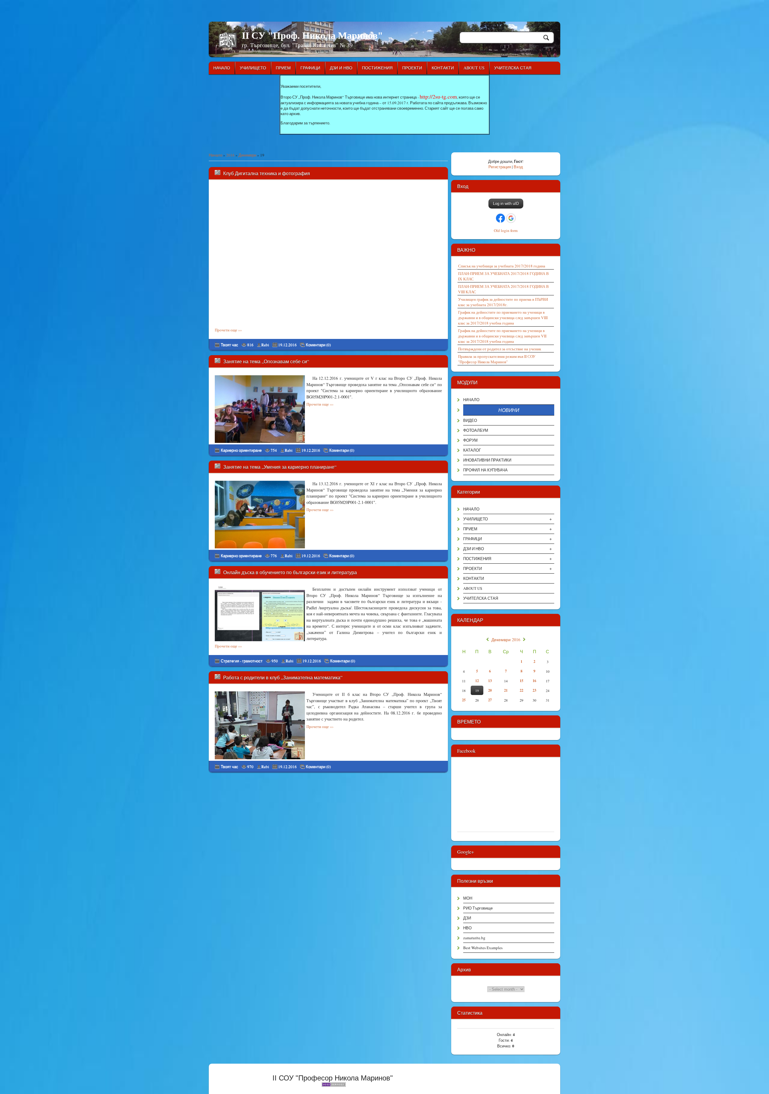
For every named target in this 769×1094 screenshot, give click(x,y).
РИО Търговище (478, 908)
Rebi (265, 344)
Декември (247, 155)
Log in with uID (506, 203)
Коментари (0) (318, 345)
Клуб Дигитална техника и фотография (266, 173)
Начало (215, 155)
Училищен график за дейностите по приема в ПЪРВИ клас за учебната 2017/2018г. (503, 302)
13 (490, 680)
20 (490, 690)
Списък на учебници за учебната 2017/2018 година (501, 266)
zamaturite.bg (474, 937)
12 (477, 680)
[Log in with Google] (511, 218)
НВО (467, 928)
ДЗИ (467, 918)
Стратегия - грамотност (242, 660)
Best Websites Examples (483, 947)
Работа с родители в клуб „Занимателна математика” (282, 677)
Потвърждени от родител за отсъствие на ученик (499, 349)
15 (521, 680)
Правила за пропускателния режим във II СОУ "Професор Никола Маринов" (496, 359)
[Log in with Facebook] (500, 218)
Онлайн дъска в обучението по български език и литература (290, 572)
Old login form (506, 230)
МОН (467, 898)
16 (534, 680)
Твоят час (229, 344)
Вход (518, 166)
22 (521, 690)
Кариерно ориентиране (241, 450)
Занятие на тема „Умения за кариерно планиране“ (279, 467)
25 (464, 699)
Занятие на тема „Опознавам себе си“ (266, 361)
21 (506, 690)
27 (490, 699)
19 (477, 690)
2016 (230, 155)
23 (534, 690)
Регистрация (499, 166)
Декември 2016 (505, 639)
